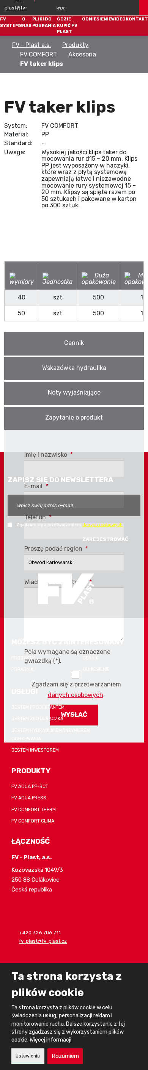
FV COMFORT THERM (33, 809)
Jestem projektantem (38, 707)
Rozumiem (65, 1056)
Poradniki (23, 669)
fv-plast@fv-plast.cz (43, 941)
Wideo (118, 19)
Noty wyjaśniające (74, 392)
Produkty (75, 45)
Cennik (74, 342)
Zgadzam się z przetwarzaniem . (70, 524)
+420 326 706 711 (40, 933)
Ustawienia (28, 1056)
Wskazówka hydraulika (74, 367)
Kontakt (137, 19)
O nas (26, 22)
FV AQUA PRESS (28, 798)
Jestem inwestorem (35, 750)
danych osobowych (102, 524)
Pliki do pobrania (44, 22)
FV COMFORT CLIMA (32, 821)
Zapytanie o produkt (74, 417)
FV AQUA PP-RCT (29, 786)
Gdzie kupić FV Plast (67, 25)
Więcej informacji (50, 1040)
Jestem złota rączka (37, 718)
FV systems (11, 22)
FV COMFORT (38, 54)
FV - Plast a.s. (31, 45)
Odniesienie (96, 19)
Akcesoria (82, 54)
